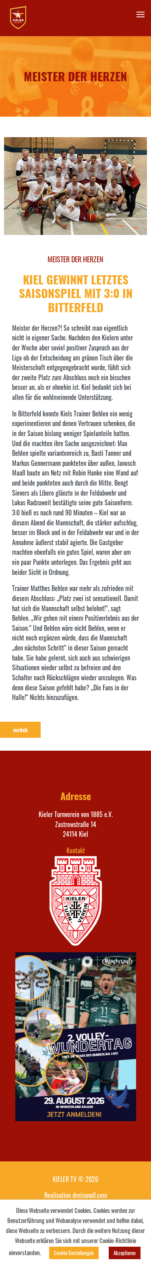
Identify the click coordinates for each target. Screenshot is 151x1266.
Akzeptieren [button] (125, 1253)
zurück (20, 730)
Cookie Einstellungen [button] (74, 1253)
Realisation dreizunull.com (75, 1195)
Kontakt (75, 850)
